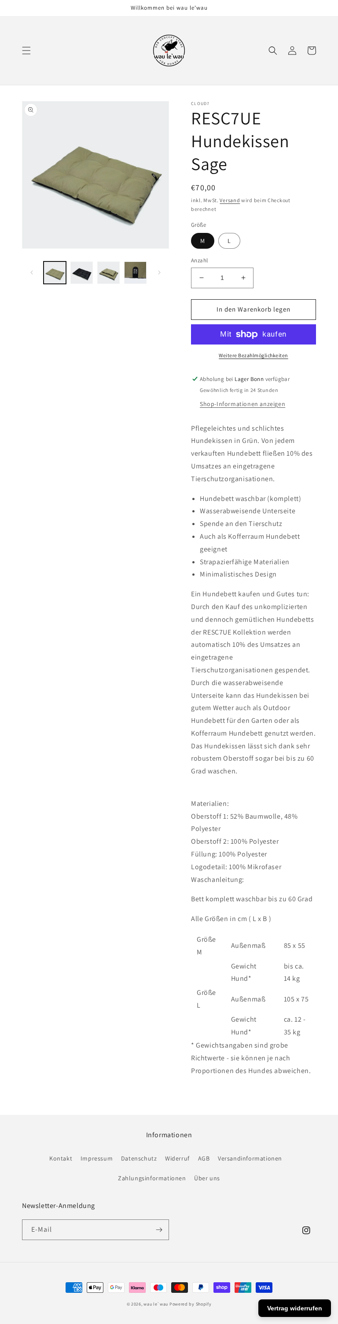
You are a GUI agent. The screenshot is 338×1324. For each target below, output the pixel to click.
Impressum (97, 1158)
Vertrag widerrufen (294, 1308)
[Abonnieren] (159, 1229)
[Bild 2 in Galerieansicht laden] (81, 272)
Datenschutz (139, 1158)
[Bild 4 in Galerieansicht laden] (135, 272)
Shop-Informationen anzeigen (242, 404)
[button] (26, 50)
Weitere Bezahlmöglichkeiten (253, 355)
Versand (230, 200)
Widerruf (177, 1158)
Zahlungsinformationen (152, 1178)
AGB (204, 1158)
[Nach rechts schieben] (159, 272)
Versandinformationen (250, 1158)
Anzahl (199, 260)
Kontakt (60, 1158)
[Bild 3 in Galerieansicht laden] (108, 272)
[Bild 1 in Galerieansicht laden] (55, 272)
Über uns (207, 1178)
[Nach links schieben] (31, 272)
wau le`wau (155, 1304)
